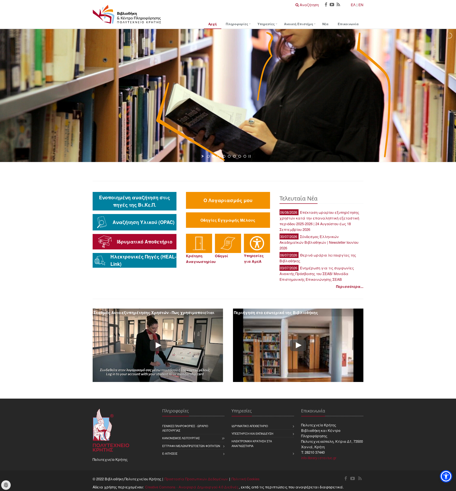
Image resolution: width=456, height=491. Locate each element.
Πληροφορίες (237, 24)
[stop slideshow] (250, 156)
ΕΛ (353, 4)
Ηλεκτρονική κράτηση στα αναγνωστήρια (252, 443)
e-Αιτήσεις (169, 453)
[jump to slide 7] (239, 156)
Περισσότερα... (349, 286)
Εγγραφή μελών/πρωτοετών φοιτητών (191, 446)
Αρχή (212, 24)
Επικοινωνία (348, 24)
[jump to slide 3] (218, 156)
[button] (446, 476)
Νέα (325, 24)
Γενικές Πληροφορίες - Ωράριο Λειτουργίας (185, 428)
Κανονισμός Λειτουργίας (181, 438)
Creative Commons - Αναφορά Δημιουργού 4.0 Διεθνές (191, 486)
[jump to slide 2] (213, 156)
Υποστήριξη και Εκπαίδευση (252, 433)
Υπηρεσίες (266, 24)
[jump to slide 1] (208, 156)
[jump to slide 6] (234, 156)
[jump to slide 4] (224, 156)
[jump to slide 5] (229, 156)
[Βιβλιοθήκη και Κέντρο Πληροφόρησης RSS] (338, 5)
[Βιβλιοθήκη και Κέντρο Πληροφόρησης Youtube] (332, 5)
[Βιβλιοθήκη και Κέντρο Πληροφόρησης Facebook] (326, 5)
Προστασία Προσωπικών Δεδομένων (196, 478)
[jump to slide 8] (244, 156)
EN (360, 4)
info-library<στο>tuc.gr (318, 457)
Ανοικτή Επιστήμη (298, 24)
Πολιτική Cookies (246, 478)
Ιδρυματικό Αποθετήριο (250, 426)
